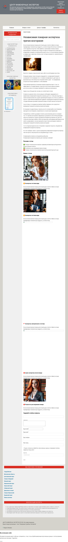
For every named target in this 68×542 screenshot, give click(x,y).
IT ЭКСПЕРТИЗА (10, 64)
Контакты (56, 27)
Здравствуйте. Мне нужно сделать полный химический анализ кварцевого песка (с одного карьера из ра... (31, 512)
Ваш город (25, 442)
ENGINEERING (9, 51)
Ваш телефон (26, 437)
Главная (11, 27)
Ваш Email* (25, 429)
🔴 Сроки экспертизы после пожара (32, 373)
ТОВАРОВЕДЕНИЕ (10, 52)
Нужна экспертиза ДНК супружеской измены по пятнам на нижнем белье (25, 509)
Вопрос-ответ (27, 27)
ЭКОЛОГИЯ (9, 55)
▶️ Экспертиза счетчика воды (31, 183)
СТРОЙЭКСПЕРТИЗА (11, 48)
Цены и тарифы (41, 27)
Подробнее (14, 538)
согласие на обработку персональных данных (38, 448)
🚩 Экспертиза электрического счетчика (34, 323)
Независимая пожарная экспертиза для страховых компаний (37, 138)
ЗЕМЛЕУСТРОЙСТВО (11, 49)
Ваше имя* (25, 432)
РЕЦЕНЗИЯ (9, 67)
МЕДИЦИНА (9, 61)
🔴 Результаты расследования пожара (33, 404)
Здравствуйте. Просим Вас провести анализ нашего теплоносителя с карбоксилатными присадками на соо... (35, 508)
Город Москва (7, 471)
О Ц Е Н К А (9, 57)
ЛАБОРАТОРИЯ (10, 69)
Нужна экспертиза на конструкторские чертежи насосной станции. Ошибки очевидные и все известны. (31, 511)
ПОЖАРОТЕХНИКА (26, 32)
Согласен (1, 541)
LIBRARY (8, 72)
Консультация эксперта (34, 502)
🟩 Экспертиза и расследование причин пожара (34, 148)
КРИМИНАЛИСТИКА (11, 60)
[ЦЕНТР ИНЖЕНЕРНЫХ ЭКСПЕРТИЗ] (5, 9)
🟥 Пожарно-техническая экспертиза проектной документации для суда (40, 150)
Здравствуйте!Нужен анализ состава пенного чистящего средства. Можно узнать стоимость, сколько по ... (37, 506)
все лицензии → (7, 111)
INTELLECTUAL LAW (10, 70)
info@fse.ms (61, 8)
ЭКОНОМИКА (9, 58)
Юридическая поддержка (12, 33)
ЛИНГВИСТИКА (10, 66)
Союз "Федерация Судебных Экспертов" (26, 524)
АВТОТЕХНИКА (10, 63)
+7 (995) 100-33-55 (61, 5)
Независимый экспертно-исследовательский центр (35, 136)
